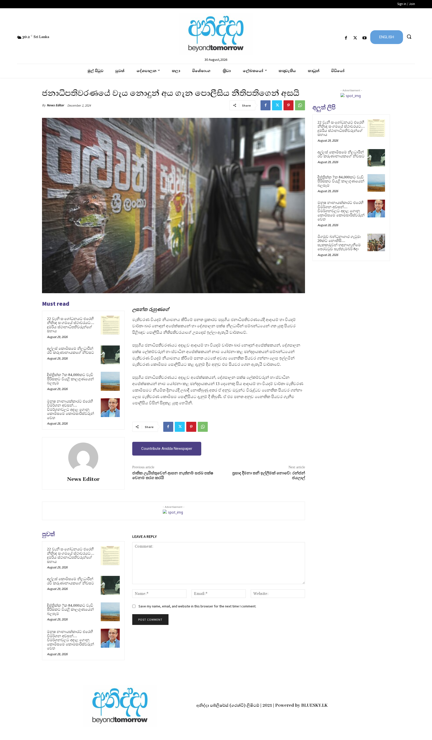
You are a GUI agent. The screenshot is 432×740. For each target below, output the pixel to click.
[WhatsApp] (300, 105)
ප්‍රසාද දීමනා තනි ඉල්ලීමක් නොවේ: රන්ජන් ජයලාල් (268, 475)
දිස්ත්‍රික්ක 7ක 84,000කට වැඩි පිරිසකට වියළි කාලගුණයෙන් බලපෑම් (70, 379)
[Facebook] (345, 38)
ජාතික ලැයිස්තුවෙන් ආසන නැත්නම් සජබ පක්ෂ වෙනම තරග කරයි (172, 475)
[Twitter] (355, 38)
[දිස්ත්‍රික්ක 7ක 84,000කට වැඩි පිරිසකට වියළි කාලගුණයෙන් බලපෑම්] (110, 381)
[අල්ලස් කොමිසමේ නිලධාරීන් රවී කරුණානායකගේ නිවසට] (110, 354)
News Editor (55, 105)
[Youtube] (364, 38)
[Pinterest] (289, 105)
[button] (409, 37)
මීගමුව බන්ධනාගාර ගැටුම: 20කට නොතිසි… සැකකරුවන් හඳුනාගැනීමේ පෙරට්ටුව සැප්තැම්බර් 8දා (339, 243)
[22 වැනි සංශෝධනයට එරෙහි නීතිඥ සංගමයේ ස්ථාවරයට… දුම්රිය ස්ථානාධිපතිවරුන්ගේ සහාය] (110, 325)
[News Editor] (83, 458)
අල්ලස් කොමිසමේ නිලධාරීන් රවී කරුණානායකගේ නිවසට (70, 350)
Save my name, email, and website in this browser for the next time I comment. (197, 606)
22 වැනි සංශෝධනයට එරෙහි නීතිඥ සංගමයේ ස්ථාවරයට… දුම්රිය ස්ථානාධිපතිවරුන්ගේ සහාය (70, 325)
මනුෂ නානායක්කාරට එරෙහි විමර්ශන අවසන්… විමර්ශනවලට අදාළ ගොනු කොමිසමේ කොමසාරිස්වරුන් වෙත (70, 409)
